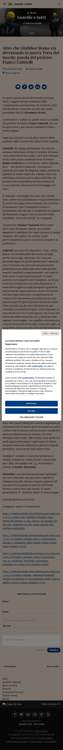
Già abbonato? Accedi (31, 416)
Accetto (31, 411)
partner (42, 381)
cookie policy (37, 366)
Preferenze (31, 403)
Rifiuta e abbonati (50, 333)
